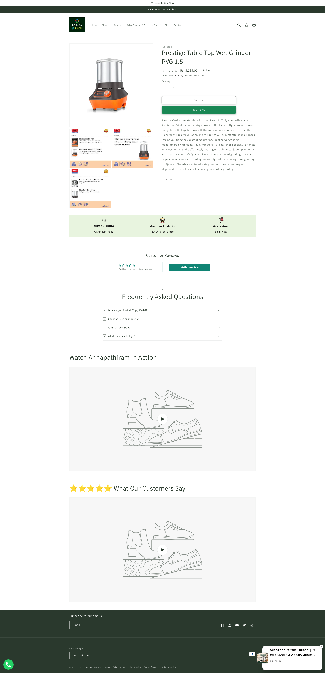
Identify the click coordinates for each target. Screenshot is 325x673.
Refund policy (119, 667)
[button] (106, 25)
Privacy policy (134, 667)
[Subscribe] (126, 625)
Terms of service (151, 667)
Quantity (166, 81)
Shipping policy (169, 667)
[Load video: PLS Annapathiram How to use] (162, 419)
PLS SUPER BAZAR (84, 667)
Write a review (190, 267)
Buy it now (198, 109)
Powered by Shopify (101, 667)
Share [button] (169, 179)
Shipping (179, 75)
